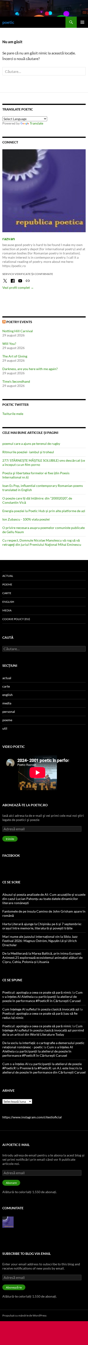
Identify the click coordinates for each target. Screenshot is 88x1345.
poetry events (19, 322)
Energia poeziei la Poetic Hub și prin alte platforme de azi (43, 511)
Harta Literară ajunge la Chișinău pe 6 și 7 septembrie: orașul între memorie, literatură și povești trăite (42, 926)
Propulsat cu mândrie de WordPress (24, 1315)
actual (7, 576)
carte (6, 593)
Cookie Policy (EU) (16, 619)
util (4, 728)
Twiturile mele (12, 414)
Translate (36, 123)
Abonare (11, 1182)
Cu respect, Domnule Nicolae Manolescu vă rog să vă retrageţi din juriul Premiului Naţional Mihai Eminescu (41, 542)
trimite (10, 839)
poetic (8, 22)
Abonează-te (14, 1287)
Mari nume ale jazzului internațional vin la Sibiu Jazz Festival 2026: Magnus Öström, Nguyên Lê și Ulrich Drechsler (39, 941)
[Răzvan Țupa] (8, 1222)
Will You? (9, 344)
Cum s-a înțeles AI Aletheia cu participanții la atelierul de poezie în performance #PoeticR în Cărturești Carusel (42, 996)
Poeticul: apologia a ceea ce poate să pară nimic (37, 992)
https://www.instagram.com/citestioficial (32, 1117)
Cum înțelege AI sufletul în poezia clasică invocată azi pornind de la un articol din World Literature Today (43, 1030)
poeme (7, 584)
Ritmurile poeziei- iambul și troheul (28, 452)
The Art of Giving (14, 356)
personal (8, 712)
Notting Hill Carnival (17, 331)
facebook (11, 855)
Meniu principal (82, 22)
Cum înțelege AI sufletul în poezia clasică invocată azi (40, 1009)
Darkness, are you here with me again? (30, 369)
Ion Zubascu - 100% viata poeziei (26, 519)
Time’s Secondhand (16, 381)
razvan (8, 238)
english (8, 601)
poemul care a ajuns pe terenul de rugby (31, 444)
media (6, 610)
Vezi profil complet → (18, 287)
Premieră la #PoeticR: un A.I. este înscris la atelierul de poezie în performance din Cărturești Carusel (44, 1070)
